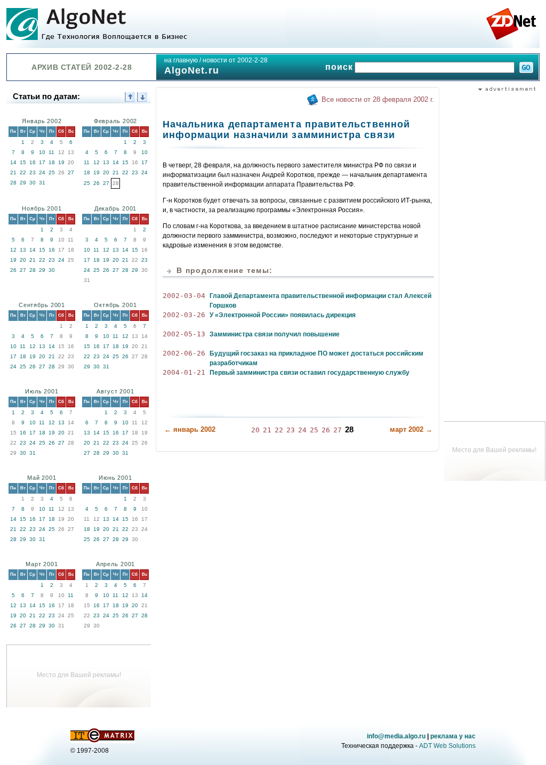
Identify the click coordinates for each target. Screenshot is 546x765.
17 (42, 162)
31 (42, 183)
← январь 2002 (189, 429)
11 (51, 152)
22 (23, 172)
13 (106, 162)
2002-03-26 (184, 315)
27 (71, 172)
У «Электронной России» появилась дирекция (283, 315)
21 (13, 172)
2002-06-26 (184, 353)
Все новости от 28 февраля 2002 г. (378, 99)
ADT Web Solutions (447, 746)
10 (42, 152)
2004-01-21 (184, 372)
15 (23, 162)
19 (61, 162)
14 (13, 162)
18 (52, 162)
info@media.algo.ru (396, 736)
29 (23, 183)
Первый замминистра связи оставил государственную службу (310, 372)
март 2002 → (411, 429)
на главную (181, 60)
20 (106, 172)
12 (96, 162)
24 (42, 172)
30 (32, 183)
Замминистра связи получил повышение (275, 334)
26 (96, 183)
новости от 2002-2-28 (235, 60)
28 (13, 183)
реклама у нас (453, 736)
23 (32, 172)
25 (52, 172)
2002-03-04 (184, 296)
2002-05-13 (184, 334)
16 (32, 162)
